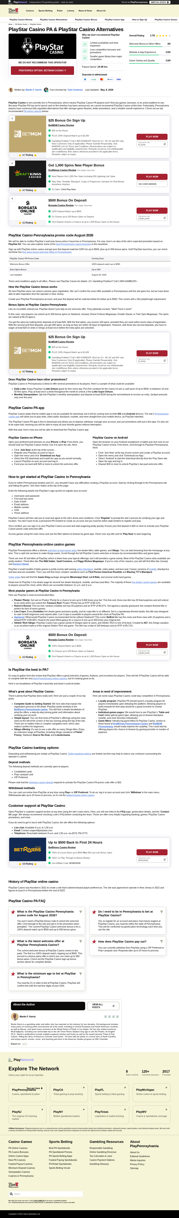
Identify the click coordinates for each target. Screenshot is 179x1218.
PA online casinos (32, 111)
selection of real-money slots (62, 550)
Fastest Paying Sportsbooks (63, 1160)
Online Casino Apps (18, 1156)
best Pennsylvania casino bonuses (73, 244)
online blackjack (85, 569)
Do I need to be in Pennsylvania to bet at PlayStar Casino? (125, 913)
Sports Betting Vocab (59, 1168)
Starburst (19, 617)
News (25, 1044)
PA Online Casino (21, 24)
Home (10, 24)
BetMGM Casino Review (61, 125)
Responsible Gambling (101, 1148)
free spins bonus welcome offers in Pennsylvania (46, 252)
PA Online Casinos (17, 1148)
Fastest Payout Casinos (20, 1164)
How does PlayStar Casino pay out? (122, 941)
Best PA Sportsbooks (59, 1148)
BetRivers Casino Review (62, 847)
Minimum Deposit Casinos (21, 1168)
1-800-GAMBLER (38, 1200)
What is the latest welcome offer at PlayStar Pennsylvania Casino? (40, 943)
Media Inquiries (137, 1160)
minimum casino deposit (41, 782)
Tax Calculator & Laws (101, 1156)
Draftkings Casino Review (62, 170)
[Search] (11, 1194)
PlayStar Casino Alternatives (53, 19)
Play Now (152, 136)
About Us (134, 1152)
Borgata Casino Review (61, 205)
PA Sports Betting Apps (60, 1156)
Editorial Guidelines (140, 1156)
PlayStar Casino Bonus (86, 19)
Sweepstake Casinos (19, 1172)
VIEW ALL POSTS (97, 1006)
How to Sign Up (139, 19)
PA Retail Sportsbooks (60, 1164)
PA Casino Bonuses (18, 1152)
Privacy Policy (137, 1164)
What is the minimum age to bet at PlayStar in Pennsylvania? (46, 975)
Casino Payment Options (102, 1160)
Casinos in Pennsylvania (21, 1176)
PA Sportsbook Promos (60, 1152)
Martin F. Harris (28, 1017)
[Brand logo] (13, 10)
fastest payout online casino (80, 795)
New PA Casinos (16, 1160)
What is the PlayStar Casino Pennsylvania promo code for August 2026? (45, 913)
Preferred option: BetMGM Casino (41, 70)
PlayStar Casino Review (21, 19)
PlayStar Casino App (115, 19)
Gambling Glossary (99, 1164)
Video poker (14, 577)
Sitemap (134, 1168)
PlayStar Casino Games (166, 19)
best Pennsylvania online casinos (50, 678)
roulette (153, 569)
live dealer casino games (144, 582)
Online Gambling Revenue (103, 1152)
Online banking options (79, 754)
